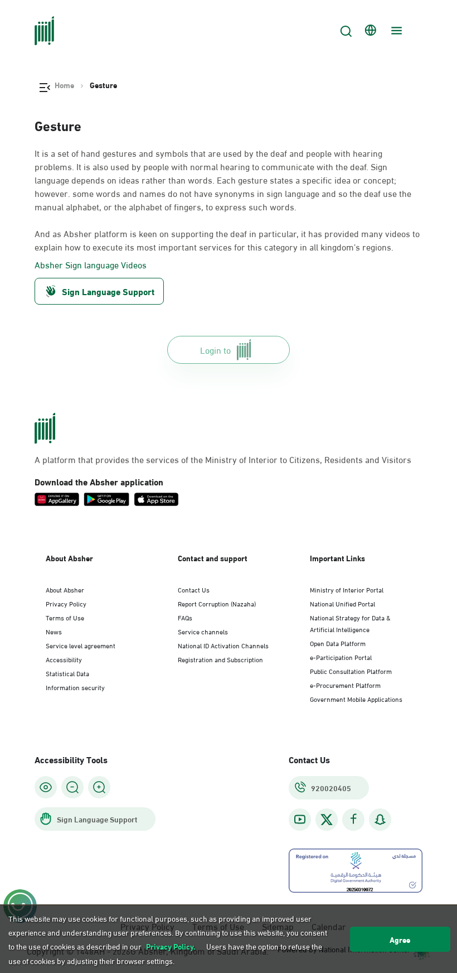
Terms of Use (65, 617)
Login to (215, 349)
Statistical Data (67, 673)
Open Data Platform (338, 643)
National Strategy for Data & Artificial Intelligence (350, 623)
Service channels (203, 631)
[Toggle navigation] (395, 30)
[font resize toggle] (72, 787)
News (54, 631)
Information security (75, 687)
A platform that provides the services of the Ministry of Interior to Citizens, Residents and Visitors (223, 459)
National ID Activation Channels (223, 645)
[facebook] (353, 819)
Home (64, 85)
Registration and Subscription (220, 659)
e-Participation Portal (341, 657)
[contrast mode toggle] (45, 787)
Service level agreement (80, 645)
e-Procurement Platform (345, 684)
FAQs (185, 617)
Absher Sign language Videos (91, 264)
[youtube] (300, 819)
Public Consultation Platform (351, 670)
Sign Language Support (108, 291)
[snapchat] (380, 819)
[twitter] (326, 819)
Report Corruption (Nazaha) (217, 603)
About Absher (65, 589)
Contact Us (194, 589)
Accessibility (64, 659)
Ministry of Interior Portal (346, 589)
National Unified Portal (342, 603)
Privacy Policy (66, 603)
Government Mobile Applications (356, 698)
